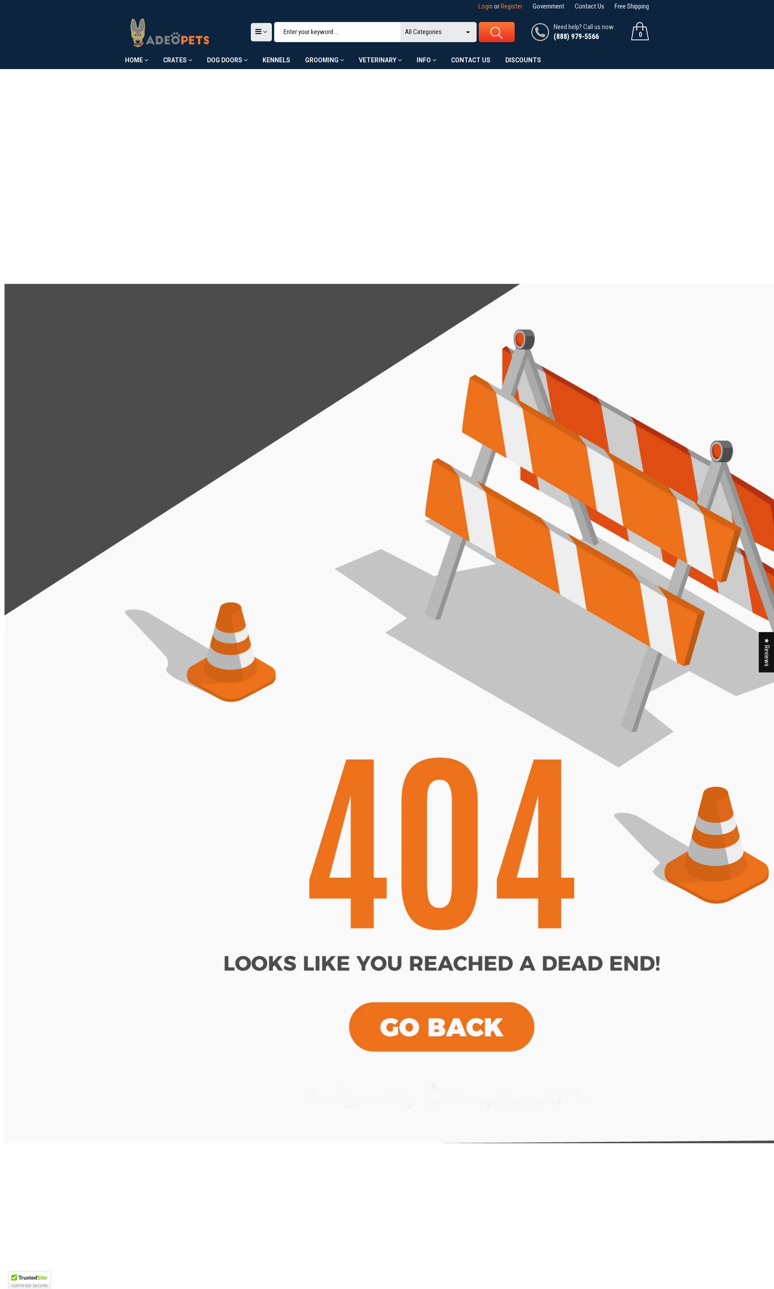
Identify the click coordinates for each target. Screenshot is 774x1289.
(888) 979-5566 (576, 36)
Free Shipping (632, 6)
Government (548, 6)
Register (511, 6)
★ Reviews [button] (766, 652)
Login (485, 6)
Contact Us (589, 6)
